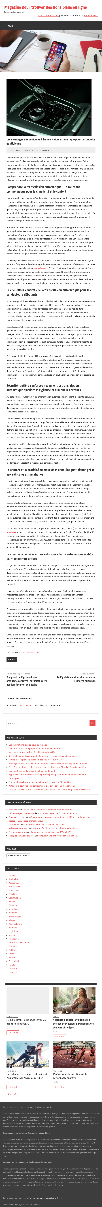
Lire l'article (13, 1032)
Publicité (13, 949)
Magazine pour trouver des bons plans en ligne (45, 7)
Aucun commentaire (40, 150)
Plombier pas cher (17, 817)
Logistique (13, 931)
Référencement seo (18, 828)
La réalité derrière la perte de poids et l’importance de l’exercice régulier (27, 1076)
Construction (15, 897)
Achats (12, 875)
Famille (12, 901)
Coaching (13, 894)
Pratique (12, 659)
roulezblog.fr (40, 268)
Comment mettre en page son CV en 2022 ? (51, 831)
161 (14, 1093)
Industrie (13, 912)
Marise (27, 150)
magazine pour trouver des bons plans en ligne (42, 1198)
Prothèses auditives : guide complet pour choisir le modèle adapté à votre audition (47, 767)
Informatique (15, 916)
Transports (14, 972)
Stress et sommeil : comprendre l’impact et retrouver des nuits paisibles (42, 755)
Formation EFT (91, 15)
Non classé (14, 938)
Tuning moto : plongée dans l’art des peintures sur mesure (36, 759)
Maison (12, 935)
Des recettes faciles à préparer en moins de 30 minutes (35, 748)
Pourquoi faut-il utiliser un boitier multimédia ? (55, 828)
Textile (12, 964)
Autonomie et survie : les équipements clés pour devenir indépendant (42, 785)
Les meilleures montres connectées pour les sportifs (47, 809)
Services (12, 957)
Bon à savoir (14, 886)
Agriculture (14, 879)
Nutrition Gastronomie (19, 942)
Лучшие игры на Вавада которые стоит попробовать (26, 1021)
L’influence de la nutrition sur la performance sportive (70, 1076)
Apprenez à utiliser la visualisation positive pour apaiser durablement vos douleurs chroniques (73, 1023)
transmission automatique (30, 652)
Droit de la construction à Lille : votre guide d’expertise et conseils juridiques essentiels (50, 789)
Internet (12, 920)
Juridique (13, 927)
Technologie (14, 961)
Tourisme (13, 968)
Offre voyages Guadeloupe (21, 813)
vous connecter (25, 705)
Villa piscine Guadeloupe (20, 835)
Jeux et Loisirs (15, 923)
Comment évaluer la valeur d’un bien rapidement (32, 770)
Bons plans (14, 890)
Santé (11, 953)
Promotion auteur (17, 831)
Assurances (14, 882)
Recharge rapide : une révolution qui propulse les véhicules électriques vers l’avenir (48, 763)
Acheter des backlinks (48, 15)
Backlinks (13, 809)
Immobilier (14, 908)
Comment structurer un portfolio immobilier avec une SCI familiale (40, 782)
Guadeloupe (14, 824)
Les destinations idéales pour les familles (28, 744)
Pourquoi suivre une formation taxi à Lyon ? (59, 813)
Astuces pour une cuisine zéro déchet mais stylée (32, 752)
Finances (13, 905)
